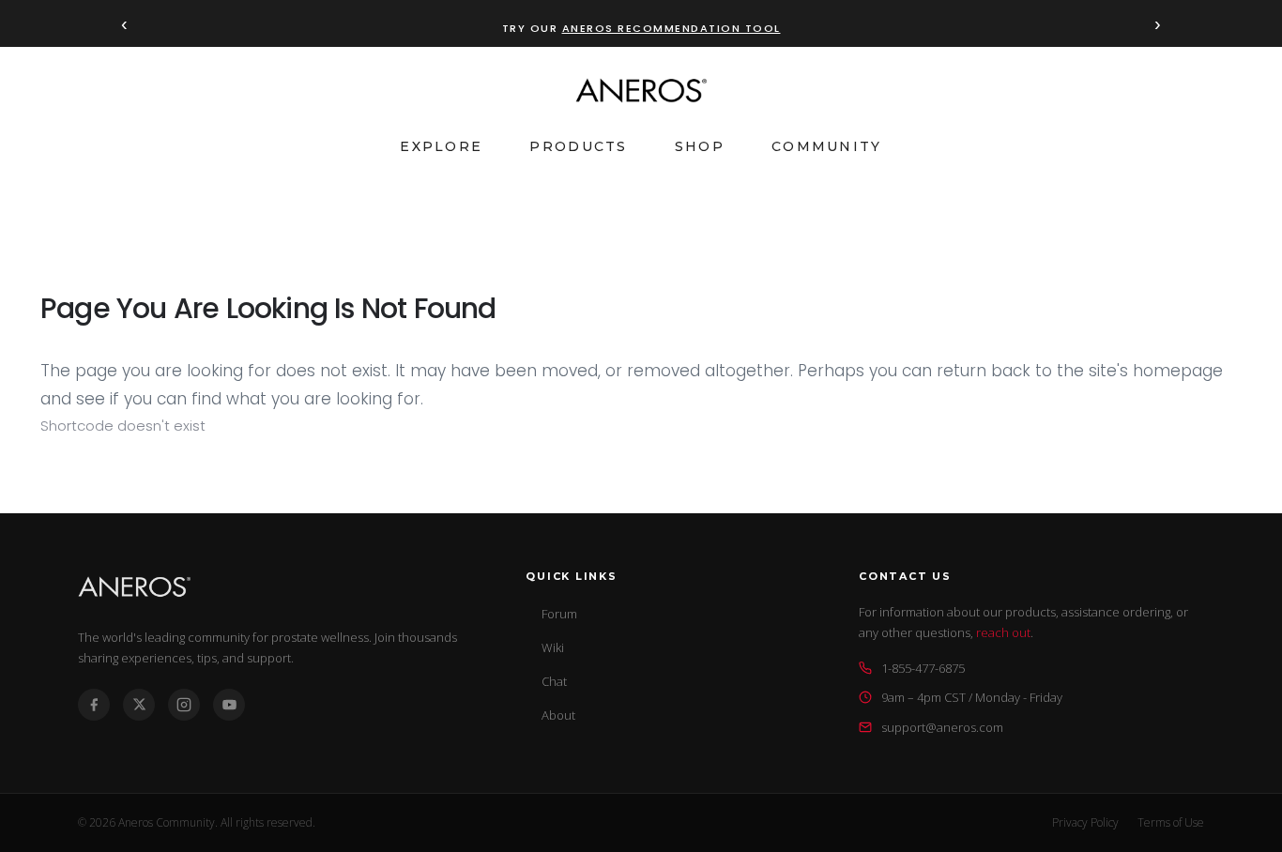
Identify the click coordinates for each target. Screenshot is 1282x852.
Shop (700, 146)
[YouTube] (229, 705)
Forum (559, 613)
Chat (554, 681)
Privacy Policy (1085, 822)
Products (578, 146)
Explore (441, 146)
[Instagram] (184, 705)
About (558, 715)
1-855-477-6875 (923, 668)
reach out (1003, 632)
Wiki (553, 647)
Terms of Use (1170, 822)
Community (826, 146)
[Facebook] (94, 705)
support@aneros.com (942, 727)
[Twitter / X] (139, 705)
